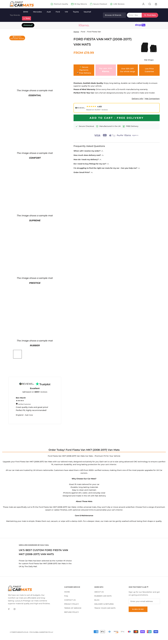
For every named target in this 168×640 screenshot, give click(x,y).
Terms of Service (72, 608)
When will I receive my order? (87, 151)
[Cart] (156, 4)
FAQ (66, 596)
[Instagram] (14, 608)
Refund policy (71, 612)
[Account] (143, 4)
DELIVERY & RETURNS (104, 604)
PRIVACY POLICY (71, 604)
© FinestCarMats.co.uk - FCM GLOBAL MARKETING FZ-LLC (31, 632)
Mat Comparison (152, 98)
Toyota (76, 12)
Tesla (27, 18)
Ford (58, 12)
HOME (67, 592)
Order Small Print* (82, 172)
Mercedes (37, 12)
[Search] (149, 4)
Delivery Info (137, 98)
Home (76, 32)
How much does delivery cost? (87, 155)
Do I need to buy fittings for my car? (90, 164)
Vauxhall (87, 12)
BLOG (96, 600)
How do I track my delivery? (86, 159)
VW (66, 12)
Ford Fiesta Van (94, 32)
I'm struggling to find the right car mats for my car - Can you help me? (105, 168)
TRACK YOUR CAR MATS (104, 608)
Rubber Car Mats (103, 596)
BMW (25, 12)
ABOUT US (99, 592)
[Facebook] (9, 608)
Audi (49, 12)
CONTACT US (70, 600)
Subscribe (138, 609)
